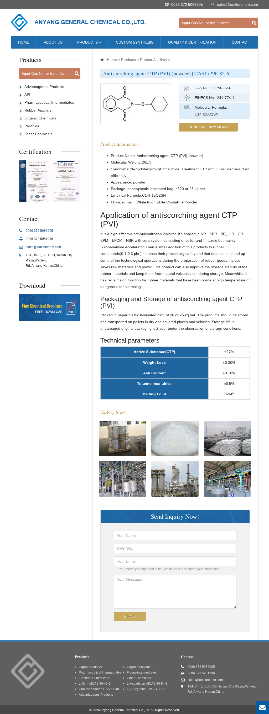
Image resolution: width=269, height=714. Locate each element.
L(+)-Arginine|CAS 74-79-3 (146, 689)
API (27, 94)
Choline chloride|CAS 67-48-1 (100, 689)
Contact (240, 42)
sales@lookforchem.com (237, 4)
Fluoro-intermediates (142, 672)
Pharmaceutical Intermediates (49, 102)
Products (88, 42)
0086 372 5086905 (187, 4)
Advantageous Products (44, 87)
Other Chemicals (38, 134)
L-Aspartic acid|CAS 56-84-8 (147, 683)
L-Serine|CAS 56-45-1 (95, 683)
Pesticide (31, 126)
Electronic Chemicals (94, 678)
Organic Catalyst (90, 667)
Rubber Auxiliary (153, 59)
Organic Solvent (138, 667)
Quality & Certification (192, 42)
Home (23, 42)
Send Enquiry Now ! (208, 127)
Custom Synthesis (134, 42)
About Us (53, 42)
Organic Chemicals (40, 118)
